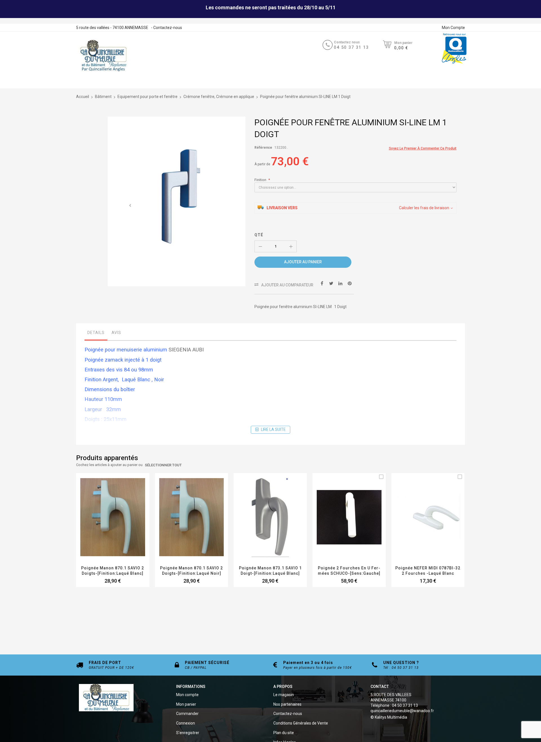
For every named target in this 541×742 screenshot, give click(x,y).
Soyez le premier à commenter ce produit (422, 148)
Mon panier (186, 704)
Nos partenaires (287, 704)
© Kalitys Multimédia (389, 717)
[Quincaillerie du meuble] (103, 56)
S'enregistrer (187, 732)
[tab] (96, 333)
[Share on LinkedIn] (340, 283)
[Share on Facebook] (322, 283)
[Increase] (290, 246)
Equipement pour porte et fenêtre (147, 96)
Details (96, 332)
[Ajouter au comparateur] (119, 525)
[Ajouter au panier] (342, 525)
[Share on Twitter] (331, 283)
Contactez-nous (167, 27)
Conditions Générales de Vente (300, 723)
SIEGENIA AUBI (186, 350)
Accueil (82, 96)
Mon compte (187, 694)
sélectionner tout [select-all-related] (163, 465)
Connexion (185, 723)
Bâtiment (103, 96)
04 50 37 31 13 (351, 47)
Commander (187, 713)
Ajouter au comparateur (287, 285)
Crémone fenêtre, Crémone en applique (218, 96)
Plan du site (283, 732)
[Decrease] (260, 246)
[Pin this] (349, 283)
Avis (116, 332)
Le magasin (283, 694)
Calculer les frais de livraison (424, 208)
